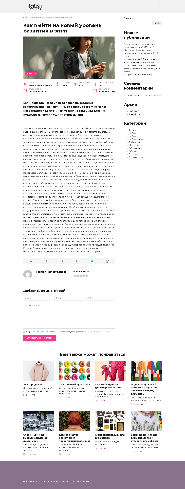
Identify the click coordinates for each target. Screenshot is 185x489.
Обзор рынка (136, 148)
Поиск (127, 18)
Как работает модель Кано (138, 74)
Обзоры (133, 151)
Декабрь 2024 (136, 114)
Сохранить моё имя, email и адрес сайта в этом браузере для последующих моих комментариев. (67, 332)
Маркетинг (135, 145)
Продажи (134, 154)
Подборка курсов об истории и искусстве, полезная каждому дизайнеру (144, 389)
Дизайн (133, 130)
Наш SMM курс (77, 207)
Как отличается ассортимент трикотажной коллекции (74, 437)
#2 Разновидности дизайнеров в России (108, 386)
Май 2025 (134, 111)
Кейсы (132, 133)
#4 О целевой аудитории (74, 384)
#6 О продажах (32, 384)
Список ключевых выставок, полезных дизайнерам (35, 437)
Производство (136, 157)
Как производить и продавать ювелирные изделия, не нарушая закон (142, 68)
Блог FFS (27, 18)
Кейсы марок (136, 139)
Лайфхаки (31, 74)
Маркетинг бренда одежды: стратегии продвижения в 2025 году (141, 53)
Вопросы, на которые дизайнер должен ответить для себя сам (145, 437)
